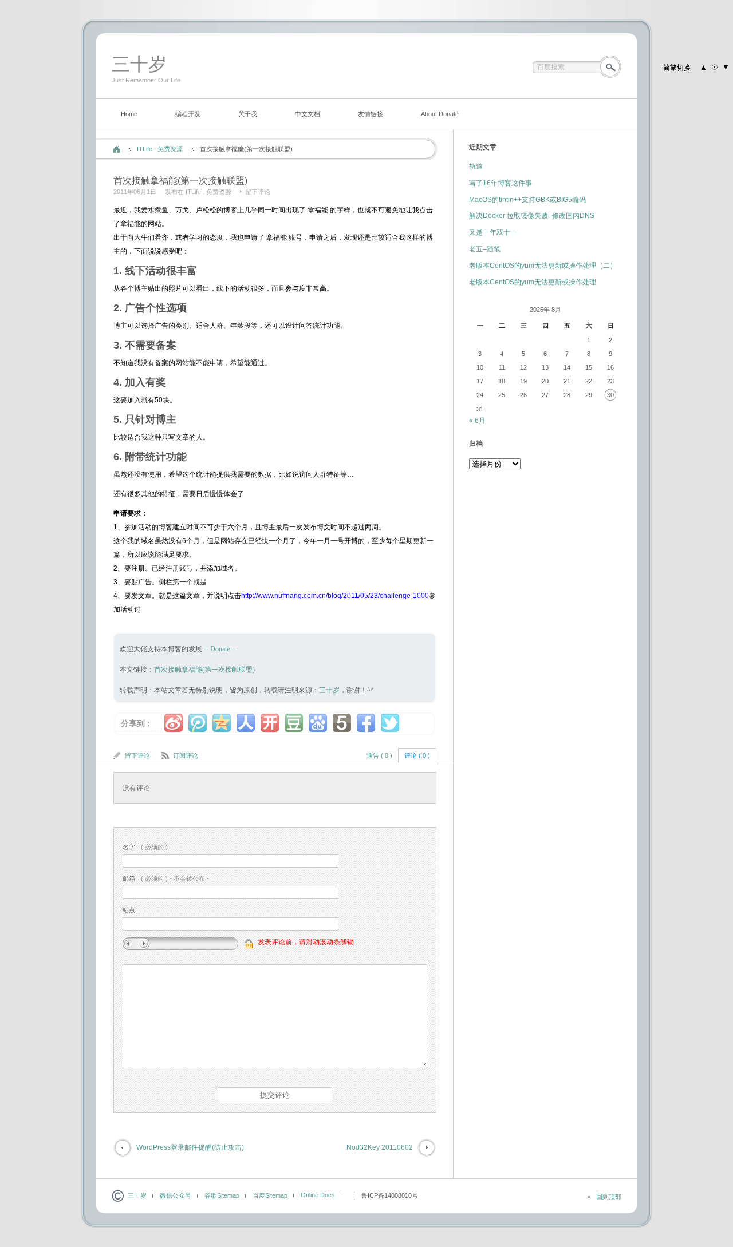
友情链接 (370, 113)
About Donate (440, 113)
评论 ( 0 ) (417, 755)
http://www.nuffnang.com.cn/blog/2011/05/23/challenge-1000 (335, 596)
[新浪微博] (173, 723)
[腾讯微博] (197, 723)
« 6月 (477, 421)
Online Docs (318, 1194)
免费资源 (170, 148)
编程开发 (187, 113)
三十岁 (139, 64)
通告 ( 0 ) (379, 755)
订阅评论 (185, 755)
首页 (116, 149)
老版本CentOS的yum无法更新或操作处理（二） (543, 266)
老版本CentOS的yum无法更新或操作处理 (532, 282)
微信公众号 (175, 1195)
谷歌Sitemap (221, 1195)
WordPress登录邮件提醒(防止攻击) (190, 1147)
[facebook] (366, 723)
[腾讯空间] (221, 723)
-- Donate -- (219, 649)
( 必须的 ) (145, 847)
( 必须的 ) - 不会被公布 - (166, 878)
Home (129, 113)
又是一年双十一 (493, 232)
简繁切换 (677, 68)
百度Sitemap (270, 1195)
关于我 (247, 113)
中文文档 (307, 113)
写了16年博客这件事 (500, 183)
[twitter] (390, 723)
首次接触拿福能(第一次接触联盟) (204, 670)
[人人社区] (246, 723)
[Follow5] (342, 723)
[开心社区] (270, 723)
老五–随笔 (485, 249)
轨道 (476, 167)
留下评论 (257, 191)
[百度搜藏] (318, 723)
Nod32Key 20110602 (379, 1147)
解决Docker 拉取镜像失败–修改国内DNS (531, 216)
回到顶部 (608, 1196)
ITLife (144, 148)
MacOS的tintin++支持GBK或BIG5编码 (527, 200)
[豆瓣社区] (294, 723)
